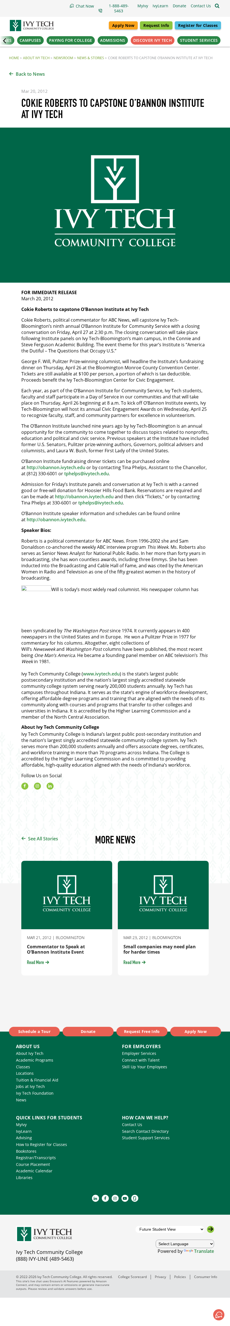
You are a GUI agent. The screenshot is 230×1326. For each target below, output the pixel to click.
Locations (25, 1073)
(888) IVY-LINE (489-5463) (45, 1258)
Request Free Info (142, 1031)
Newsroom (63, 58)
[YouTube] (124, 1198)
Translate (204, 1251)
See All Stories (43, 839)
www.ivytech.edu (101, 674)
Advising (24, 1137)
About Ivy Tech (36, 58)
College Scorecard (132, 1276)
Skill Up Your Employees (144, 1066)
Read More (35, 962)
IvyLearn (24, 1131)
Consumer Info (205, 1276)
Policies (180, 1276)
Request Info (156, 25)
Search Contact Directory (145, 1131)
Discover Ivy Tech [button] (152, 40)
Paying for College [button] (70, 40)
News (21, 1100)
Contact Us (132, 1124)
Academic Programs (34, 1060)
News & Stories (90, 58)
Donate (88, 1031)
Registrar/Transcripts (36, 1157)
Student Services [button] (199, 40)
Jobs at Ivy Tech (30, 1086)
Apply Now (123, 25)
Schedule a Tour (34, 1031)
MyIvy (21, 1124)
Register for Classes (198, 25)
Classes (23, 1066)
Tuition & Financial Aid (37, 1080)
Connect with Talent (141, 1060)
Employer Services (139, 1053)
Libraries (24, 1177)
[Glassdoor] (134, 1198)
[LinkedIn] (50, 786)
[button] (200, 6)
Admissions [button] (112, 40)
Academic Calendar (34, 1170)
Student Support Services (146, 1137)
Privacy (160, 1276)
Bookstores (26, 1151)
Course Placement (33, 1164)
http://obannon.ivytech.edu (56, 467)
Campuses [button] (30, 40)
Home (14, 58)
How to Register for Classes (41, 1144)
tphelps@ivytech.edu (86, 474)
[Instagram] (37, 786)
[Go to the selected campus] (210, 1229)
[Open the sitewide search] (217, 6)
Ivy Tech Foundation (35, 1093)
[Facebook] (24, 786)
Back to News (30, 74)
